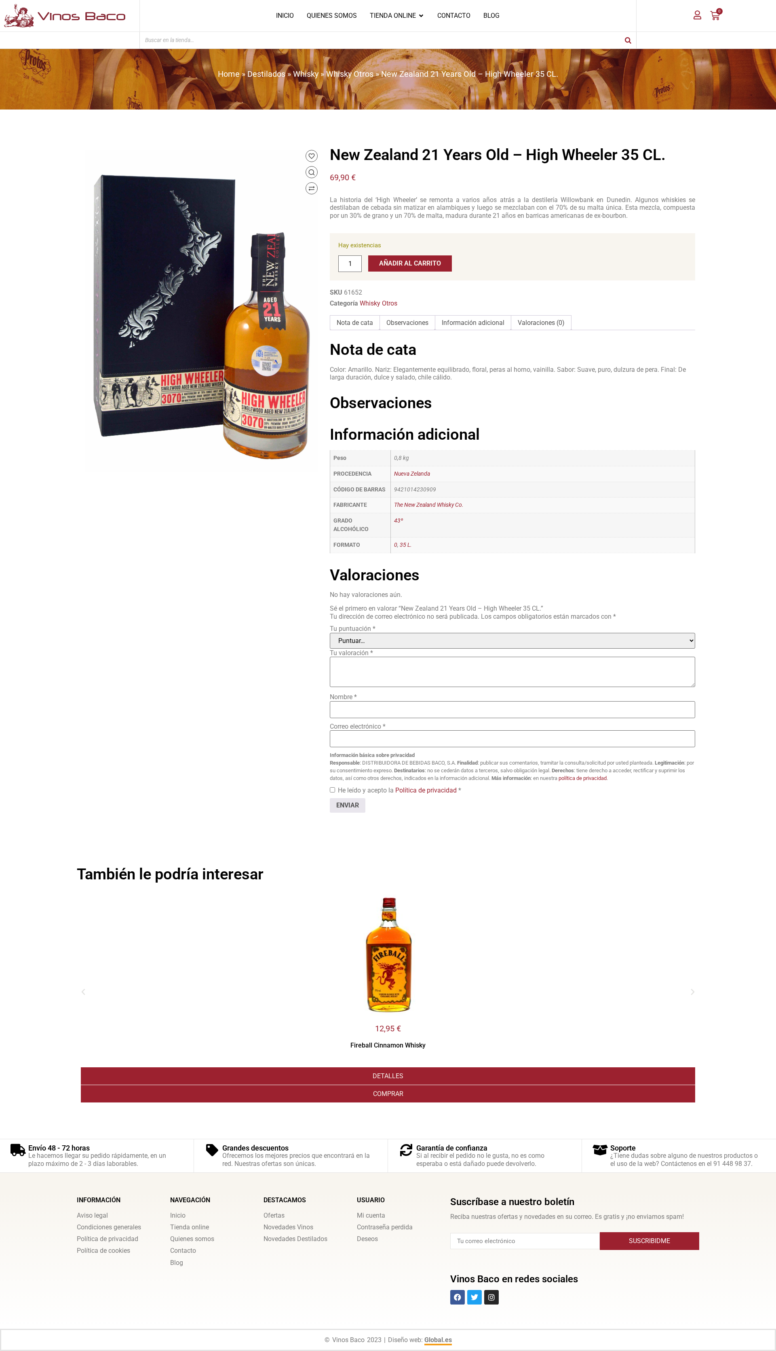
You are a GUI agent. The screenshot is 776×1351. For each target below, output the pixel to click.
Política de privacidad (426, 790)
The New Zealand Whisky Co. (429, 505)
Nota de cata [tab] (355, 323)
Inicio (178, 1215)
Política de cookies (103, 1250)
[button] (83, 992)
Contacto (183, 1250)
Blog (176, 1263)
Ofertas (274, 1215)
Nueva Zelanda (412, 473)
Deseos (367, 1239)
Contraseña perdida (385, 1227)
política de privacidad (583, 778)
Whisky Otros (349, 74)
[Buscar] (628, 40)
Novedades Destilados (295, 1239)
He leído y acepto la (399, 790)
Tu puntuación (352, 628)
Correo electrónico (358, 726)
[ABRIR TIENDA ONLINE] (421, 16)
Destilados (266, 74)
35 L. (406, 545)
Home (229, 74)
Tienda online (189, 1227)
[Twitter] (474, 1297)
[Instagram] (491, 1297)
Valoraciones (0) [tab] (541, 323)
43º (398, 520)
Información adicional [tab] (473, 323)
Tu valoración (351, 653)
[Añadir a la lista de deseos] (312, 156)
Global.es (438, 1340)
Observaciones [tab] (407, 323)
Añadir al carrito (410, 263)
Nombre (343, 697)
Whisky (305, 74)
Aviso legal (92, 1215)
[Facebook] (457, 1297)
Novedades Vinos (288, 1227)
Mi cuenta (371, 1215)
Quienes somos (192, 1239)
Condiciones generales (109, 1227)
